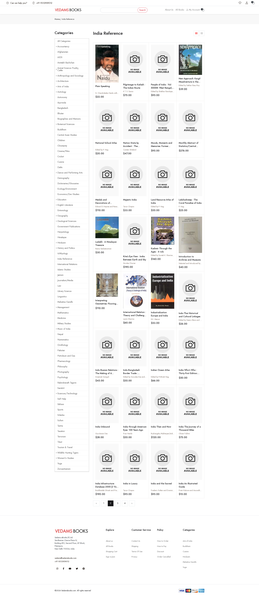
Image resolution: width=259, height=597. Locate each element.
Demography (63, 178)
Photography (63, 371)
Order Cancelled (164, 556)
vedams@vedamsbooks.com (65, 558)
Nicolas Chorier (129, 263)
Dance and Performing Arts (70, 172)
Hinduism (61, 242)
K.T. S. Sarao (128, 91)
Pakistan (61, 350)
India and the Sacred (161, 483)
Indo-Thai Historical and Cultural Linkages (189, 315)
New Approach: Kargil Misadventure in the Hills (189, 82)
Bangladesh (62, 108)
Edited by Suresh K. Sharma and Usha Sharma (169, 255)
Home (57, 19)
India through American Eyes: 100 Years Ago (134, 428)
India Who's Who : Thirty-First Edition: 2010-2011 (188, 373)
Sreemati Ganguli (102, 377)
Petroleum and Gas (66, 355)
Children (61, 140)
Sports (60, 409)
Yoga (59, 463)
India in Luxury (130, 483)
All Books (179, 9)
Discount (160, 551)
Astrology (61, 91)
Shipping (135, 546)
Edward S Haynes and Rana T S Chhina (111, 206)
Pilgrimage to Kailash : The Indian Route (134, 86)
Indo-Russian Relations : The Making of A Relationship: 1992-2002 (106, 375)
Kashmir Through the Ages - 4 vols (161, 250)
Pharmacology (63, 361)
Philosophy (62, 366)
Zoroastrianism (63, 468)
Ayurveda (61, 102)
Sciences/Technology (67, 393)
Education (61, 199)
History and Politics (66, 248)
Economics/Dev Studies (68, 194)
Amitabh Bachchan (65, 62)
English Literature (65, 205)
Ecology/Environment (67, 188)
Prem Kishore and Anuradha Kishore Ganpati (196, 490)
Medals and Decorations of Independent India (104, 203)
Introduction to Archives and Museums (190, 258)
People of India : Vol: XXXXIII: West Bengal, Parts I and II (161, 88)
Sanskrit (60, 388)
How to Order (162, 541)
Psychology (62, 377)
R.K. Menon (155, 319)
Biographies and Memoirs (69, 118)
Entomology (62, 210)
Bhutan (60, 113)
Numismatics (63, 339)
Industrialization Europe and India (159, 314)
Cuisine (60, 161)
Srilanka (60, 415)
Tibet (59, 442)
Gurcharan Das (101, 433)
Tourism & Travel (64, 447)
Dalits (59, 167)
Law (59, 285)
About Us (169, 9)
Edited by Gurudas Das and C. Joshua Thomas (141, 377)
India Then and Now (161, 426)
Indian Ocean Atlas (160, 370)
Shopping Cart (111, 551)
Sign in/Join (110, 556)
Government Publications (68, 226)
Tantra (60, 425)
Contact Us (136, 541)
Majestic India (130, 199)
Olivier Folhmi (184, 433)
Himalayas (62, 237)
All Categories (63, 41)
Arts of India (63, 86)
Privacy (134, 556)
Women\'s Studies (65, 458)
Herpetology (63, 231)
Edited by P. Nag (101, 149)
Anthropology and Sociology (70, 75)
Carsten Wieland (129, 149)
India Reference (64, 258)
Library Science (64, 291)
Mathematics (63, 312)
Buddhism (61, 129)
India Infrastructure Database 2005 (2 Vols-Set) (107, 487)
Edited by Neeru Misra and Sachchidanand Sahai (198, 320)
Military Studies (64, 323)
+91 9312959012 (44, 3)
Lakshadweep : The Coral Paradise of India (190, 201)
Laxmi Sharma (128, 319)
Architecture (63, 81)
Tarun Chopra (128, 206)
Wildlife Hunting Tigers (67, 452)
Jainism (60, 275)
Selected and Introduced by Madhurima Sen (196, 263)
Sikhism (60, 404)
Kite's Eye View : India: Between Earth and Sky (134, 258)
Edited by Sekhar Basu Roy (189, 85)
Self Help (61, 398)
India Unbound (102, 426)
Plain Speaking (102, 86)
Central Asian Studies (67, 135)
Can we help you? (18, 3)
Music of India (63, 328)
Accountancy (63, 46)
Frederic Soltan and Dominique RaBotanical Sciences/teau (174, 490)
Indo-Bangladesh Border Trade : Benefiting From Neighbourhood (131, 375)
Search (142, 10)
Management (63, 307)
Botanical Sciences (66, 124)
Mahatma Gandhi (65, 301)
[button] (196, 33)
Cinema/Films (63, 151)
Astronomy (62, 97)
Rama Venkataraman (103, 248)
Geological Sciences (66, 221)
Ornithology (62, 345)
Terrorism (61, 436)
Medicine (61, 318)
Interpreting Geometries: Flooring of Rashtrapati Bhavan (106, 303)
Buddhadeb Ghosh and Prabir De (108, 490)
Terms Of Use (137, 551)
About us (109, 541)
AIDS (59, 57)
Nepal (60, 334)
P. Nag (181, 206)
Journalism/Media (65, 280)
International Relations (67, 264)
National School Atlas (106, 142)
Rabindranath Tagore (66, 382)
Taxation (61, 431)
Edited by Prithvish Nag (160, 377)
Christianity (62, 145)
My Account (194, 9)
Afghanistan (62, 51)
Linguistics (62, 296)
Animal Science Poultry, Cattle (68, 69)
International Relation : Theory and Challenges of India (134, 315)
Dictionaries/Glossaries (68, 183)
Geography (62, 215)
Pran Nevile (127, 433)
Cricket (60, 156)
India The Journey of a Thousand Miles (190, 428)
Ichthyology (62, 253)
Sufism (60, 420)
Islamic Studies (64, 269)
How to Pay (161, 546)
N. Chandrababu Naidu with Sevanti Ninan (111, 93)
